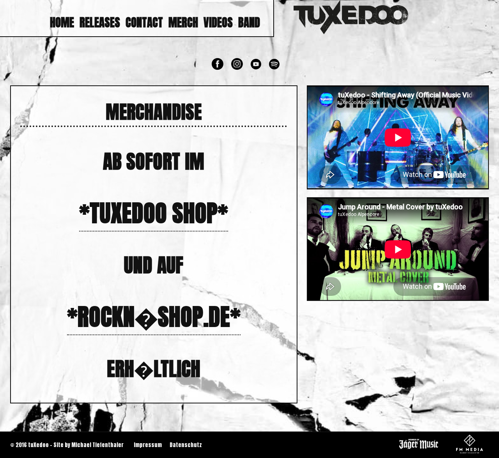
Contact (144, 22)
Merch (183, 22)
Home (62, 22)
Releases (100, 22)
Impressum (148, 445)
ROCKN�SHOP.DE (154, 316)
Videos (218, 22)
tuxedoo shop (154, 213)
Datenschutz (186, 445)
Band (249, 22)
